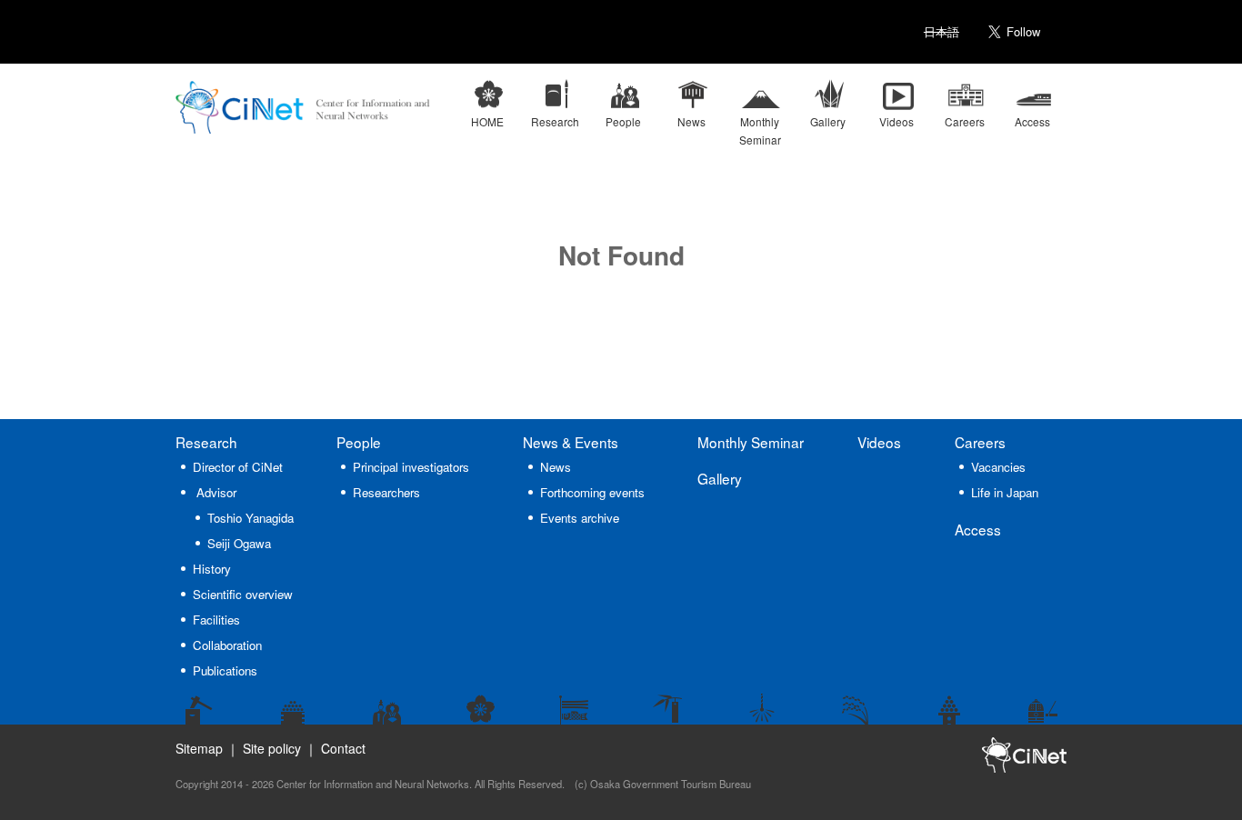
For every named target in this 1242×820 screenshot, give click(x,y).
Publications (225, 670)
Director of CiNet (238, 466)
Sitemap (199, 748)
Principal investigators (411, 466)
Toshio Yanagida (250, 517)
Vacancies (998, 466)
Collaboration (227, 645)
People (358, 442)
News (570, 442)
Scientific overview (243, 594)
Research (206, 442)
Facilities (216, 619)
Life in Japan (1004, 492)
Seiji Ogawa (239, 543)
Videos (879, 442)
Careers (980, 442)
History (212, 568)
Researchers (386, 492)
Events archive (579, 517)
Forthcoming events (592, 492)
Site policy (272, 748)
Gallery (719, 478)
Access (978, 529)
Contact (343, 748)
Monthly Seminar (750, 442)
